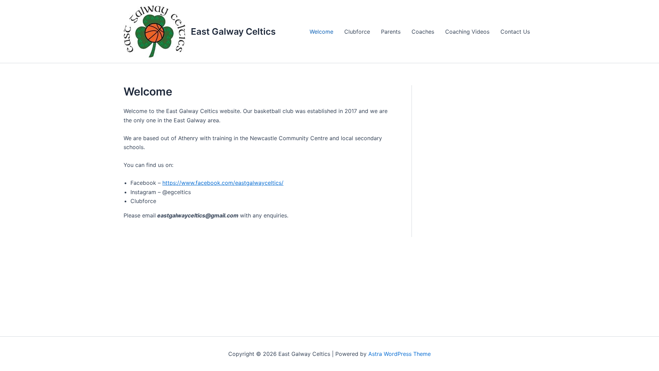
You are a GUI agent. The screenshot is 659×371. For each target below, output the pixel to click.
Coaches (423, 31)
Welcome (321, 31)
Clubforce (357, 31)
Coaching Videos (467, 31)
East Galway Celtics (233, 31)
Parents (391, 31)
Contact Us (515, 31)
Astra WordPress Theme (399, 353)
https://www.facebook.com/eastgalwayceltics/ (223, 182)
